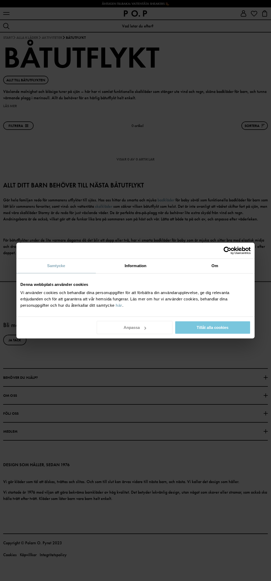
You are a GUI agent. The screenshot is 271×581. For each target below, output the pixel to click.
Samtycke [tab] (56, 265)
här (119, 305)
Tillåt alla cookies (212, 327)
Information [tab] (135, 265)
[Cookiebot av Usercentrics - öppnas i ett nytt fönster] (227, 250)
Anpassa (132, 327)
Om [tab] (214, 265)
